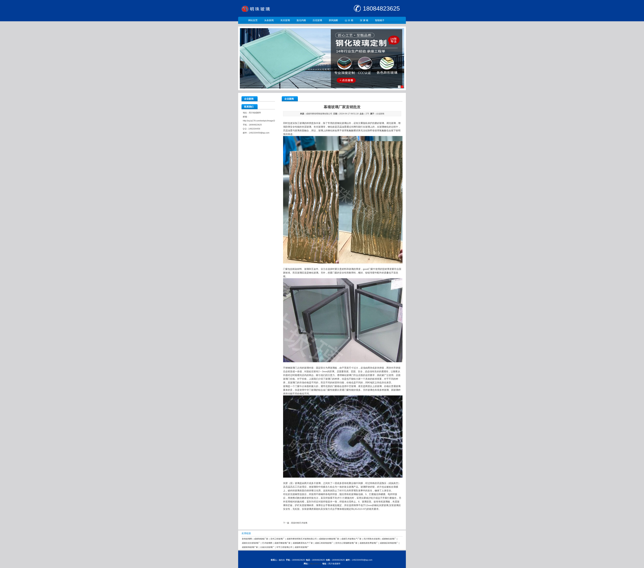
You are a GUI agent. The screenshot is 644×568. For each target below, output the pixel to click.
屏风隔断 (333, 20)
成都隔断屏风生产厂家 (303, 543)
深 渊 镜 (364, 20)
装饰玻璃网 (247, 539)
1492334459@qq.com (259, 133)
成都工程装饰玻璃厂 (324, 543)
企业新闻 (380, 114)
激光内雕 (301, 20)
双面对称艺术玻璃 (299, 523)
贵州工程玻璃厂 (277, 539)
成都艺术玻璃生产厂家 (351, 539)
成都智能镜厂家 (261, 539)
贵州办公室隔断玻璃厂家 (346, 543)
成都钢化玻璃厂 (389, 539)
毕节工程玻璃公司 (284, 547)
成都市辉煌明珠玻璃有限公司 (319, 114)
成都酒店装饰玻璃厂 (389, 543)
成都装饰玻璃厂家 (250, 547)
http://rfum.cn (315, 563)
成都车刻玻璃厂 (302, 547)
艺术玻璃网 (267, 543)
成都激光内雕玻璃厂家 (329, 539)
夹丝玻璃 (285, 20)
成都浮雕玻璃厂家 (282, 543)
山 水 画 (349, 20)
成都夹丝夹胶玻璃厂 (251, 543)
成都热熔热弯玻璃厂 (369, 543)
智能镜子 (379, 20)
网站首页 (253, 20)
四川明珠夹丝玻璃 (372, 539)
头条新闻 (269, 20)
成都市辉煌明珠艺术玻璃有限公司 (302, 539)
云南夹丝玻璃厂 (267, 547)
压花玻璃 (317, 20)
